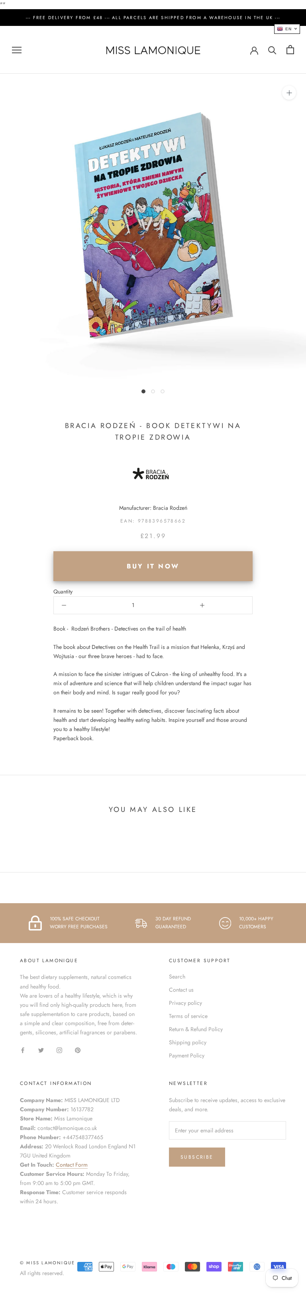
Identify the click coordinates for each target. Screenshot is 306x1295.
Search (177, 977)
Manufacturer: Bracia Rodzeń (153, 508)
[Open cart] (290, 49)
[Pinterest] (77, 1049)
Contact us (181, 990)
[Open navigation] (17, 49)
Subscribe (197, 1157)
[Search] (272, 49)
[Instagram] (59, 1049)
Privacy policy (185, 1003)
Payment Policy (186, 1055)
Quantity (63, 591)
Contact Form (72, 1165)
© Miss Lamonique (47, 1263)
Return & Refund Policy (196, 1029)
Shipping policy (187, 1042)
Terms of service (188, 1016)
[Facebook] (23, 1049)
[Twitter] (41, 1049)
